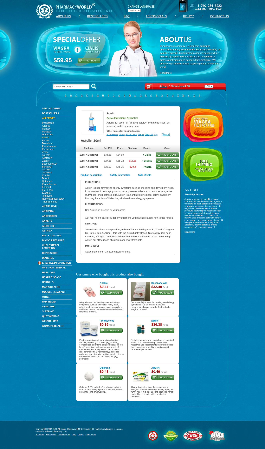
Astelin (45, 137)
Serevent (47, 172)
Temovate (47, 196)
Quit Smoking (50, 316)
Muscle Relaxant (53, 292)
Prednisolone (49, 146)
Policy (188, 16)
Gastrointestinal (54, 267)
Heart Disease (51, 277)
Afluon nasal (131, 134)
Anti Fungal (50, 206)
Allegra (46, 126)
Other (46, 297)
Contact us (219, 16)
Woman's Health (52, 326)
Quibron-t (47, 181)
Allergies (48, 118)
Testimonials (156, 16)
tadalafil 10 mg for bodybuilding (98, 429)
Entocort (46, 187)
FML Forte (47, 190)
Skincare (48, 306)
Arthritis (48, 225)
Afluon (122, 134)
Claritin (46, 175)
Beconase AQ (49, 163)
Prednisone (48, 149)
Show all (166, 134)
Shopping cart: (174, 86)
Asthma (47, 230)
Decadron (47, 143)
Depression (49, 253)
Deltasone (47, 134)
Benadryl (47, 166)
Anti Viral (48, 211)
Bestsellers (97, 16)
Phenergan (48, 123)
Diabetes (48, 258)
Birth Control (51, 235)
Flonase (46, 128)
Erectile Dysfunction (56, 262)
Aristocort (47, 158)
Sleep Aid (48, 311)
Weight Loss (50, 321)
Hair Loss (48, 272)
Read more (166, 73)
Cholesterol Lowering (51, 247)
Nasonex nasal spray (53, 198)
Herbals (48, 282)
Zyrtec (45, 152)
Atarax (45, 140)
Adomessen (112, 134)
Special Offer (51, 108)
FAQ (127, 16)
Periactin (46, 131)
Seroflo (46, 169)
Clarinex (46, 193)
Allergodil (149, 134)
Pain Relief (49, 301)
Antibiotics (49, 216)
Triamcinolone (49, 201)
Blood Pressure (53, 240)
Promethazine (49, 184)
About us (63, 16)
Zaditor (45, 161)
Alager (141, 134)
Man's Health (51, 287)
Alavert (45, 155)
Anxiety (47, 221)
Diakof (45, 178)
